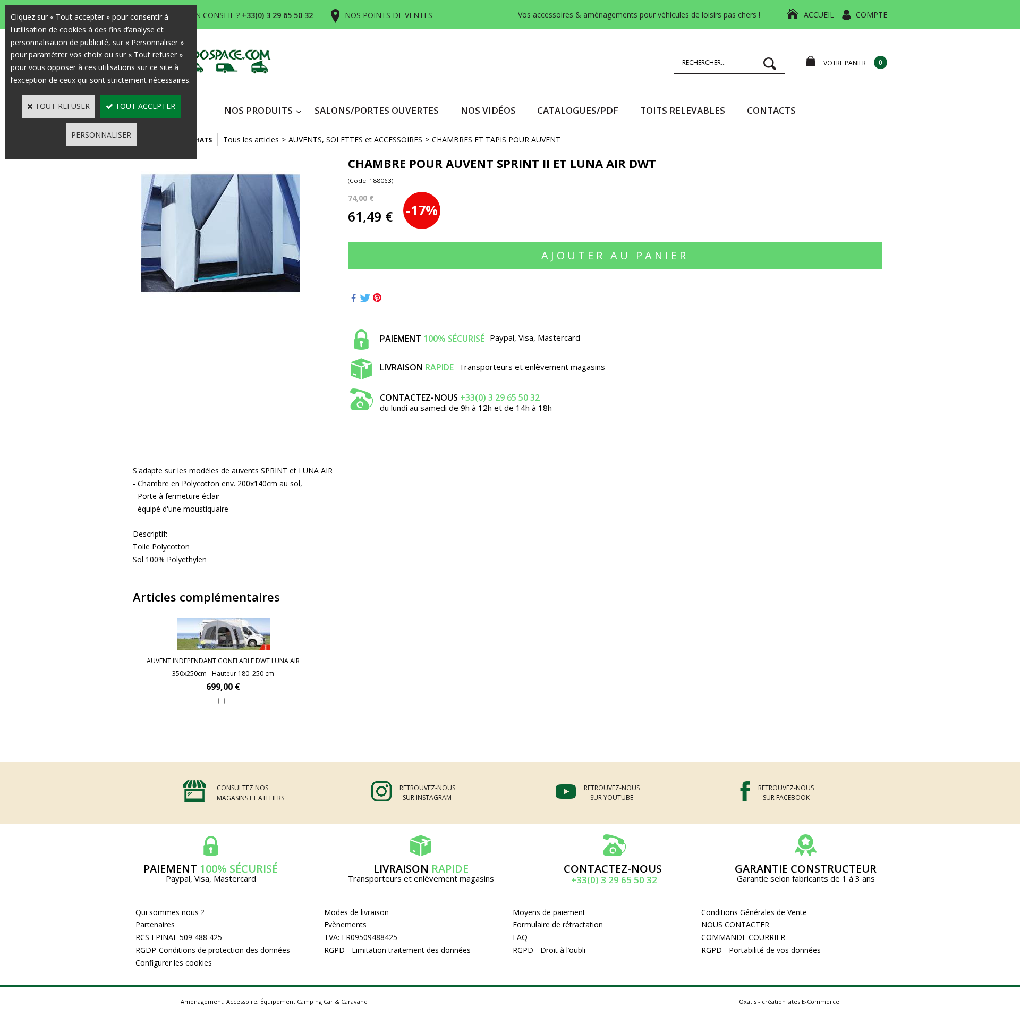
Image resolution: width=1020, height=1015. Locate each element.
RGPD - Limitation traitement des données (397, 950)
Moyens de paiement (549, 912)
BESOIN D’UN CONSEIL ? (233, 15)
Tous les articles (251, 139)
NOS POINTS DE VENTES (388, 15)
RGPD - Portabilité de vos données (761, 950)
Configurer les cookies (173, 963)
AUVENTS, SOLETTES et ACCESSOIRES (355, 139)
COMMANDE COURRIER (743, 937)
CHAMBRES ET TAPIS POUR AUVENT (496, 139)
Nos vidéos (488, 110)
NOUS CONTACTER (735, 924)
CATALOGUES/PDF (577, 110)
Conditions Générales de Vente (754, 912)
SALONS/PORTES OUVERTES (376, 110)
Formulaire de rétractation (558, 924)
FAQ (520, 937)
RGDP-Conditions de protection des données (212, 950)
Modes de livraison (356, 912)
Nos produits (258, 110)
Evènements (345, 924)
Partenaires (155, 924)
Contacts (771, 110)
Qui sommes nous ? (169, 912)
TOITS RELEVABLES (682, 110)
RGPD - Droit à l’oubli (549, 950)
